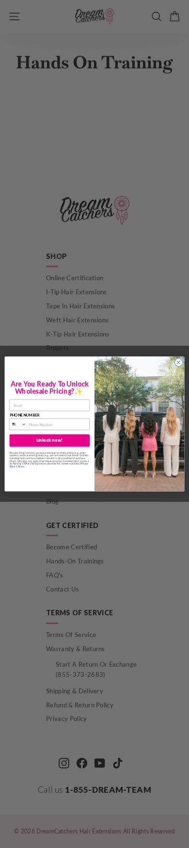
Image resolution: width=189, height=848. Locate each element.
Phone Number (24, 415)
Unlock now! (49, 441)
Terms (21, 466)
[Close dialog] (178, 362)
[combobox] (18, 424)
